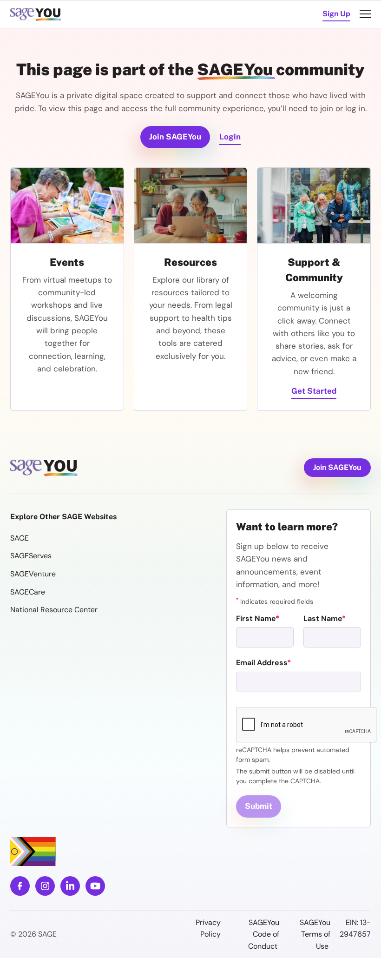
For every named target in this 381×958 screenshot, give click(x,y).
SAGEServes (31, 556)
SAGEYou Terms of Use (315, 934)
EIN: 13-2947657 (355, 928)
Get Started (313, 391)
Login (230, 136)
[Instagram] (45, 886)
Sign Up (336, 13)
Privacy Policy (208, 928)
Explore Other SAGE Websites (63, 516)
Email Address (261, 662)
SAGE (19, 538)
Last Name (322, 618)
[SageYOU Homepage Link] (36, 14)
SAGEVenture (33, 574)
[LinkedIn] (70, 886)
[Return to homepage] (45, 467)
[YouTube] (95, 886)
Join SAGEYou (175, 136)
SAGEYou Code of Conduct (263, 934)
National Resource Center (54, 609)
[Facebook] (20, 886)
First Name (256, 618)
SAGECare (27, 592)
